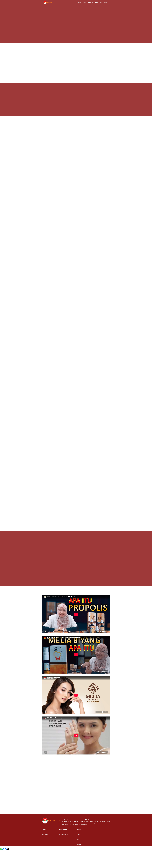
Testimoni (106, 2)
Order (101, 2)
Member (96, 2)
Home (79, 2)
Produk (84, 2)
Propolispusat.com (66, 819)
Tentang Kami (90, 2)
